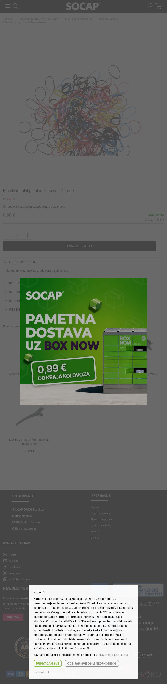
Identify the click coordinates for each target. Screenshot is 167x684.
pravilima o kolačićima (113, 655)
